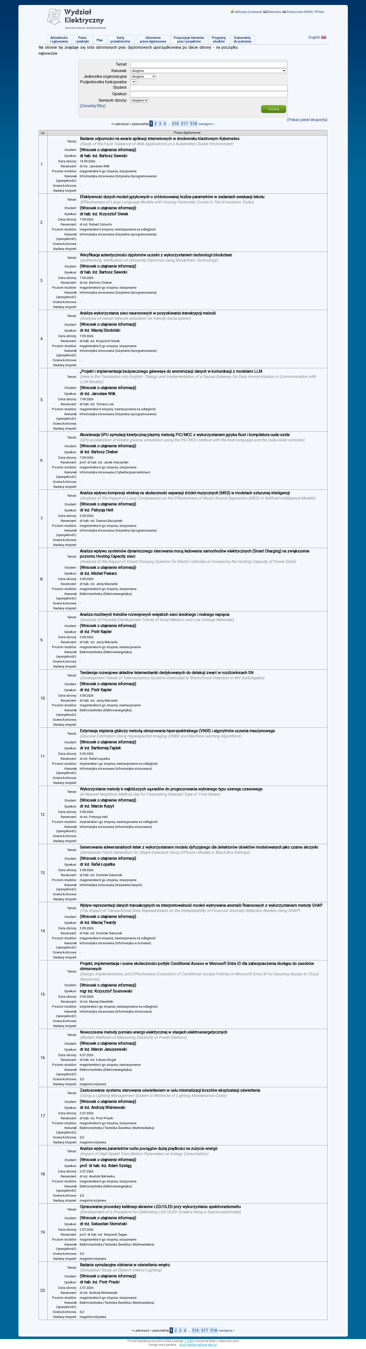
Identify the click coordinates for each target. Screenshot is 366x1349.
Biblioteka (274, 12)
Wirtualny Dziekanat (248, 12)
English (314, 37)
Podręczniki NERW (300, 12)
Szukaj (273, 109)
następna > (206, 124)
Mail (321, 12)
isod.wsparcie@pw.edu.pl (198, 1345)
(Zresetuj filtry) (93, 105)
